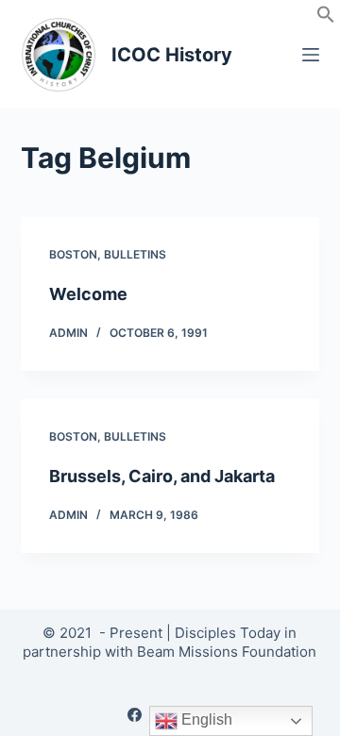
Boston (73, 254)
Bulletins (135, 254)
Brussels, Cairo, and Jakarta (162, 476)
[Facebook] (135, 715)
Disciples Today (227, 633)
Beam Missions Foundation (226, 652)
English (205, 719)
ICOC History (171, 54)
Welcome (88, 294)
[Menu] (310, 54)
